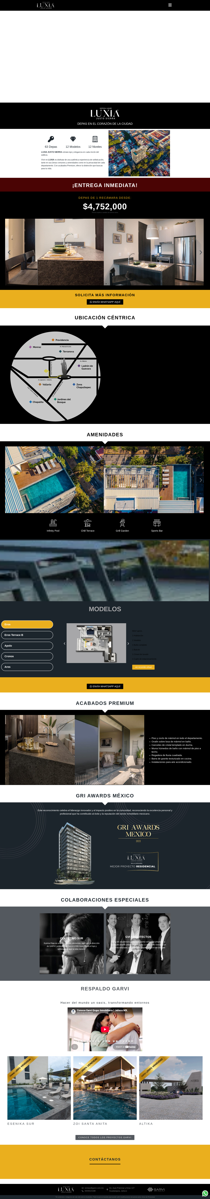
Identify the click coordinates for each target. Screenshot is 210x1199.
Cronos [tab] (9, 656)
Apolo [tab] (8, 645)
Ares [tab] (7, 666)
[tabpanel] (131, 646)
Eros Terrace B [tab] (13, 634)
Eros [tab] (7, 624)
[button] (9, 252)
